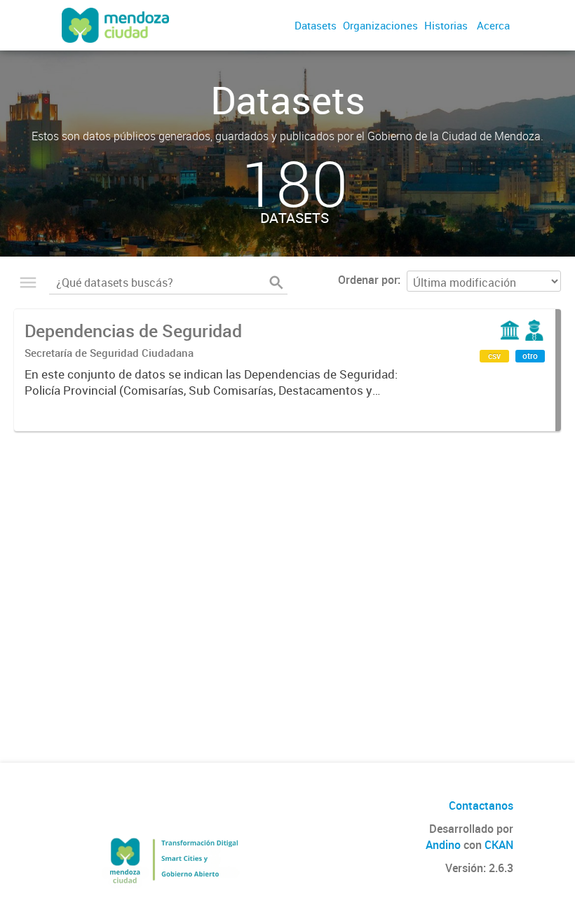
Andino (443, 844)
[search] (276, 282)
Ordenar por (368, 280)
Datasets (316, 25)
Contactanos (481, 805)
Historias (446, 25)
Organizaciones (380, 25)
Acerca (493, 25)
